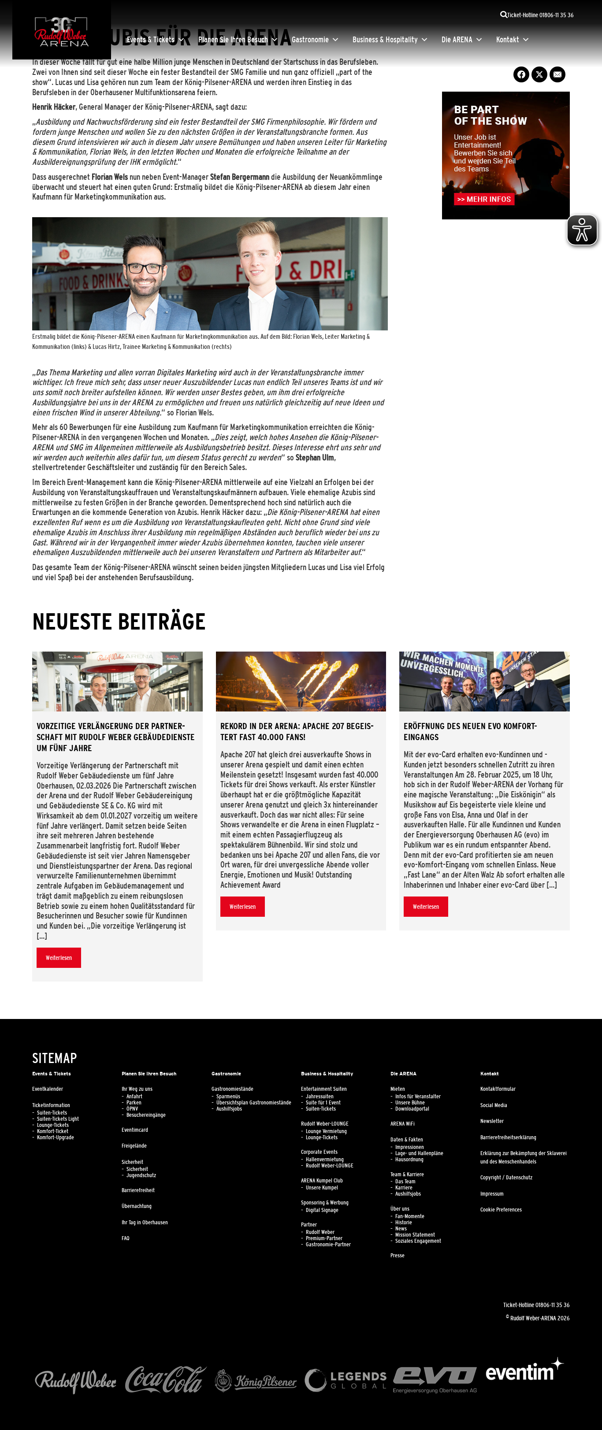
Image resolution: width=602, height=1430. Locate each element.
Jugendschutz (141, 1175)
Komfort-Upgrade (55, 1137)
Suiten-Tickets (52, 1113)
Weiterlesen (59, 957)
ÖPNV (132, 1109)
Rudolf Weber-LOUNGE (325, 1124)
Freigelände (134, 1146)
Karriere (403, 1188)
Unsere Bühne (410, 1103)
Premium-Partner (324, 1238)
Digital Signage (322, 1210)
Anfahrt (134, 1096)
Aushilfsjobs (229, 1109)
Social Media (493, 1105)
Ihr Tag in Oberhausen (145, 1222)
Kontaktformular (498, 1089)
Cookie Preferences (501, 1210)
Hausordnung (409, 1159)
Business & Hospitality (385, 39)
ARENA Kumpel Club (322, 1181)
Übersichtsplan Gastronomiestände (253, 1103)
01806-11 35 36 (552, 1304)
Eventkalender (47, 1089)
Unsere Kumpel (322, 1188)
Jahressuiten (320, 1096)
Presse (397, 1255)
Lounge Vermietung (326, 1131)
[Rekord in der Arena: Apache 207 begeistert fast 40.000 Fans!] (301, 681)
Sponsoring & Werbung (325, 1203)
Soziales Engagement (418, 1241)
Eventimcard (135, 1130)
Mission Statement (415, 1235)
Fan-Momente (409, 1216)
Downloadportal (412, 1109)
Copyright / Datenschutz (506, 1177)
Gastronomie (310, 39)
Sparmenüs (228, 1096)
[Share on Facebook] (521, 74)
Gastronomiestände (232, 1089)
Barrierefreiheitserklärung (508, 1137)
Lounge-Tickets (53, 1125)
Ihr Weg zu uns (137, 1089)
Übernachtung (137, 1206)
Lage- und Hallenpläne (419, 1153)
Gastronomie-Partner (328, 1244)
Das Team (405, 1181)
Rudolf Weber (320, 1232)
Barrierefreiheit (138, 1190)
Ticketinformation (51, 1105)
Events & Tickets (151, 39)
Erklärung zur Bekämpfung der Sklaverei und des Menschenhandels (523, 1157)
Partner (309, 1225)
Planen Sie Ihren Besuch (233, 39)
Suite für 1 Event (323, 1103)
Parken (133, 1103)
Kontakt (507, 39)
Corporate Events (319, 1152)
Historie (403, 1222)
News (401, 1229)
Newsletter (492, 1121)
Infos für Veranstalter (418, 1096)
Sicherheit (132, 1162)
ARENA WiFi (402, 1124)
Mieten (397, 1089)
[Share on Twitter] (539, 74)
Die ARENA (457, 39)
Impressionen (409, 1147)
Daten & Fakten (406, 1140)
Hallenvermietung (325, 1159)
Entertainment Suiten (324, 1089)
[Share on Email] (557, 74)
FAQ (126, 1238)
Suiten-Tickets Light (58, 1119)
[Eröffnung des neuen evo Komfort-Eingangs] (484, 681)
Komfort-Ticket (52, 1131)
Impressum (492, 1194)
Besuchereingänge (146, 1115)
